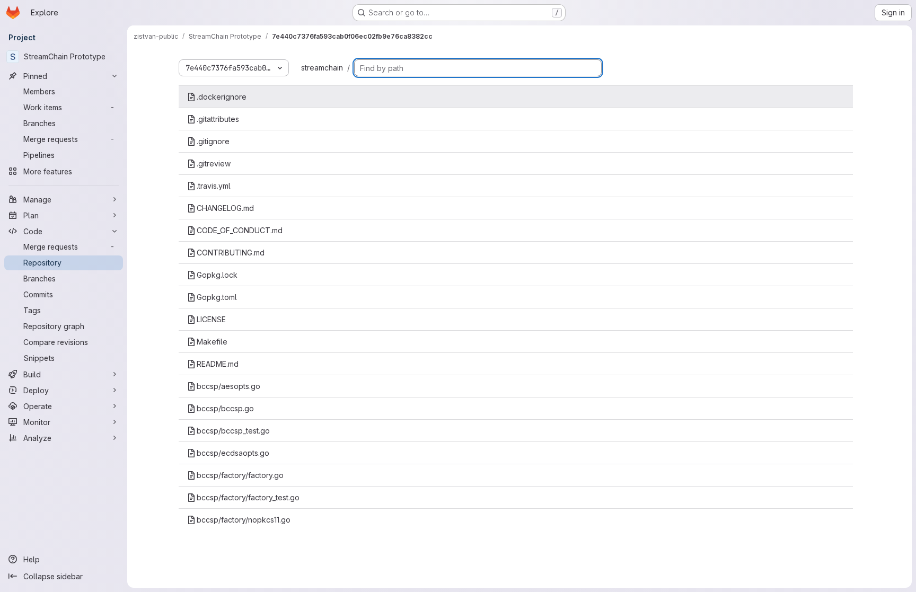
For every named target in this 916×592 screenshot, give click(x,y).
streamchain (322, 67)
